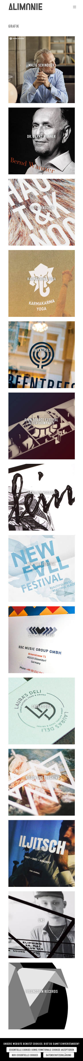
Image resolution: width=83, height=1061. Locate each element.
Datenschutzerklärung (58, 1055)
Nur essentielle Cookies (25, 1055)
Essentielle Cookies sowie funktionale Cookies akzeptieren (41, 1049)
